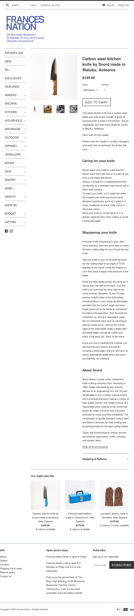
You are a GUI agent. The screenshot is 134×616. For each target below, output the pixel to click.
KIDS (15, 171)
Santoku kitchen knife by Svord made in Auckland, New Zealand (45, 517)
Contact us (6, 576)
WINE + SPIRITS (15, 192)
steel (118, 201)
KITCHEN (15, 112)
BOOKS (9, 163)
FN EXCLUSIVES (13, 74)
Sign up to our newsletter (106, 556)
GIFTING (15, 222)
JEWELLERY (13, 154)
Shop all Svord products (95, 446)
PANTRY (15, 180)
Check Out (123, 5)
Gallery (4, 560)
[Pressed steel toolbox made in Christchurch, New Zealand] (80, 495)
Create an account (50, 5)
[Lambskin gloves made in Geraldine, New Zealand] (114, 495)
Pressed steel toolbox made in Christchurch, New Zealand (79, 517)
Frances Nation (24, 609)
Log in (34, 5)
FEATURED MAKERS (15, 91)
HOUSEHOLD (15, 120)
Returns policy (7, 572)
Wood (85, 84)
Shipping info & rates (11, 568)
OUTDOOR (15, 137)
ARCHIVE (11, 103)
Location (4, 564)
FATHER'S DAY (14, 53)
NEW (8, 61)
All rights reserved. (40, 609)
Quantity (105, 84)
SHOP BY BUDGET (15, 209)
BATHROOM (15, 129)
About (3, 556)
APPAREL (15, 146)
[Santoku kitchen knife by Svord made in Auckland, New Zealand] (45, 495)
